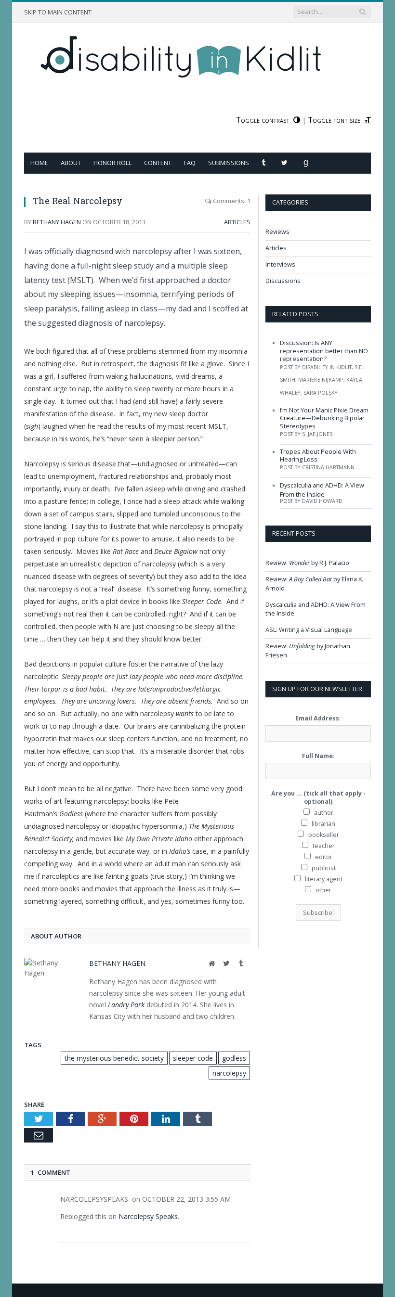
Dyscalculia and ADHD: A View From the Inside (322, 490)
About (71, 162)
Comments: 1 (230, 201)
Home (39, 162)
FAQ (190, 162)
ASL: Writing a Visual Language (308, 630)
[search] (362, 11)
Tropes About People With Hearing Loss (318, 455)
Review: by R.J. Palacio (307, 563)
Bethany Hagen (57, 222)
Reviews (277, 232)
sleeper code (193, 1058)
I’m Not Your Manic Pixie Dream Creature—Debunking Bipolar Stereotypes (324, 418)
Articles (237, 222)
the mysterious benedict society (114, 1058)
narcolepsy (229, 1073)
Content (157, 162)
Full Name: (318, 756)
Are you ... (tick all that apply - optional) (318, 797)
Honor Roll (112, 162)
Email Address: (318, 718)
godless (234, 1058)
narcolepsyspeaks (94, 1199)
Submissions (228, 162)
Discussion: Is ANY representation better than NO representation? (324, 351)
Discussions (283, 281)
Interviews (280, 264)
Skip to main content (58, 12)
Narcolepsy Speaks (148, 1216)
